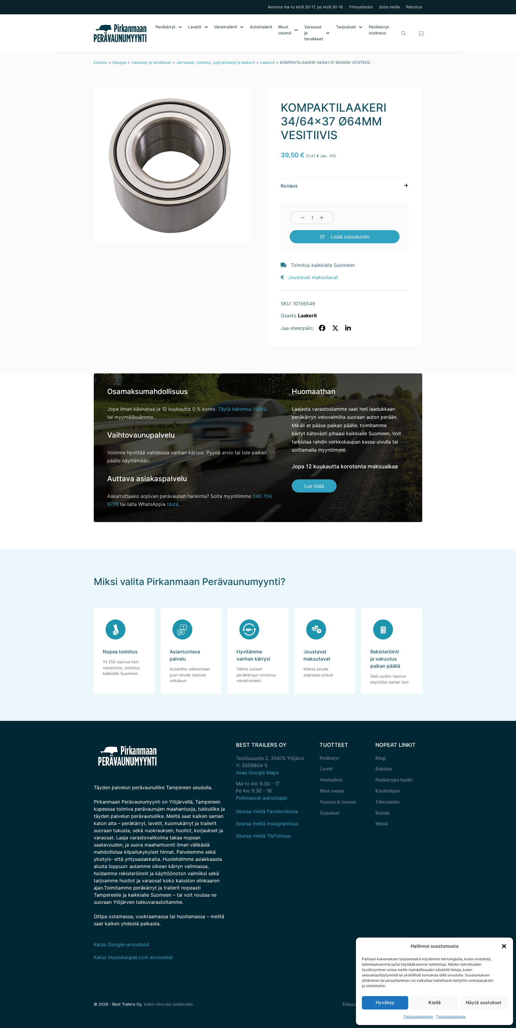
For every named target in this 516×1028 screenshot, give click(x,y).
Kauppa (119, 62)
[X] (335, 328)
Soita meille (389, 7)
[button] (504, 946)
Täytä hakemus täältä (242, 409)
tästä (172, 504)
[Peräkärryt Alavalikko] (180, 27)
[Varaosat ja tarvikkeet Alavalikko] (328, 33)
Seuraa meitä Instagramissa (267, 824)
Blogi (380, 758)
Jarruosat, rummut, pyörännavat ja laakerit (215, 62)
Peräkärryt (165, 26)
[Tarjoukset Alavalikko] (361, 27)
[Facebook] (322, 328)
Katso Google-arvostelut (121, 944)
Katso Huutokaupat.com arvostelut (133, 957)
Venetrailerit (225, 26)
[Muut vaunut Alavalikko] (296, 30)
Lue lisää (314, 486)
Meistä (381, 823)
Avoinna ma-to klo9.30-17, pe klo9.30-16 (305, 7)
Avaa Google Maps (257, 772)
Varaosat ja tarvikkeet (313, 32)
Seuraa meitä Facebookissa (267, 811)
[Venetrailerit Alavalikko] (242, 27)
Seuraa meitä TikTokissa (263, 836)
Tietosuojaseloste (418, 1016)
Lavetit (194, 26)
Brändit (382, 812)
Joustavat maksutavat (313, 277)
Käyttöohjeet (387, 790)
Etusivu (101, 62)
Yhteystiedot (361, 7)
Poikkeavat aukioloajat (261, 798)
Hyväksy (385, 1002)
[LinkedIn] (348, 328)
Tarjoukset (346, 26)
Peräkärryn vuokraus (379, 29)
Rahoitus (414, 7)
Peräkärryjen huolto (393, 779)
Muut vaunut (284, 29)
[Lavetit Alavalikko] (206, 27)
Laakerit (267, 62)
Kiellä (435, 1002)
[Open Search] (403, 33)
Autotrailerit (261, 26)
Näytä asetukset (484, 1002)
